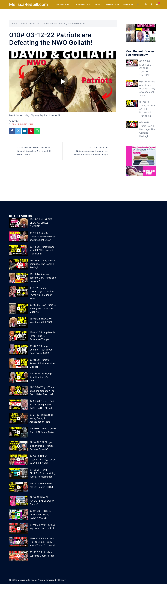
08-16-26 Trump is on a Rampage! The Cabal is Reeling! (147, 129)
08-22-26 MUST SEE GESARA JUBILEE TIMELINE (145, 68)
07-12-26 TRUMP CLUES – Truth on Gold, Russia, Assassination (42, 473)
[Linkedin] (25, 131)
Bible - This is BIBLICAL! (22, 124)
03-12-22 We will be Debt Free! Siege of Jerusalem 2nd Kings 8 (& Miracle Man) (34, 151)
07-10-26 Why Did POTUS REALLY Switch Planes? (41, 501)
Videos (24, 23)
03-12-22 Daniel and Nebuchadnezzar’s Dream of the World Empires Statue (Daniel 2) (91, 151)
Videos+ (126, 4)
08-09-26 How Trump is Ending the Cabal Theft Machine (42, 308)
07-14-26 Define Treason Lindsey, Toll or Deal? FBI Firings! (42, 459)
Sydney (62, 580)
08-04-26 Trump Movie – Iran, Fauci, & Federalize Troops (42, 336)
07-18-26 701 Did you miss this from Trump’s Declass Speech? (41, 446)
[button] (138, 4)
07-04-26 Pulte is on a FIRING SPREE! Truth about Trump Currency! (42, 542)
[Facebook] (12, 131)
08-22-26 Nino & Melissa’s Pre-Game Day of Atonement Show (147, 88)
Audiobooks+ (82, 4)
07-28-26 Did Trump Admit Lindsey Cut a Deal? (40, 377)
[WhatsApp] (37, 131)
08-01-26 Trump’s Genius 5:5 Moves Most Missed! (42, 363)
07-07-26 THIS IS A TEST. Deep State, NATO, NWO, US (40, 514)
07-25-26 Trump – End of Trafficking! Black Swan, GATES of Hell (41, 404)
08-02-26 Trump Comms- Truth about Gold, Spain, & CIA (40, 349)
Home (14, 23)
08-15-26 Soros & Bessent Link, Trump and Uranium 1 (42, 278)
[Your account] (151, 4)
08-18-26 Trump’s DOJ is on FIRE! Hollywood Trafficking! (147, 109)
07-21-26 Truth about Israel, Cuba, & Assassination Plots (41, 418)
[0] (157, 4)
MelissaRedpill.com (28, 4)
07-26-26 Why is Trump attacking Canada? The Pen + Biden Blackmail (42, 391)
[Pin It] (31, 131)
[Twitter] (18, 131)
